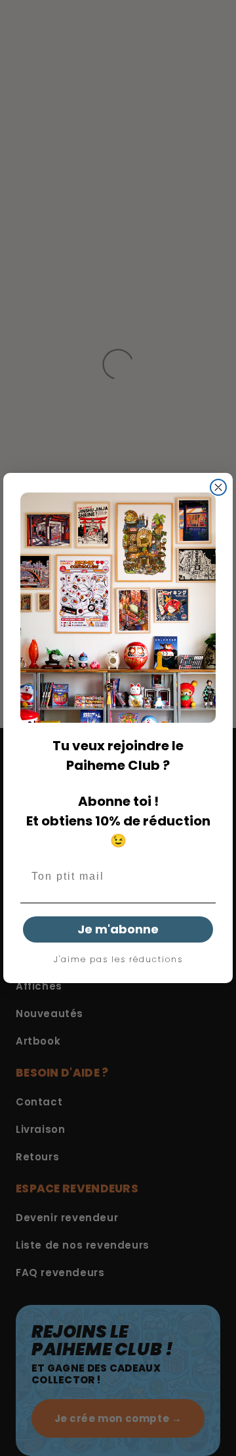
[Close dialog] (218, 487)
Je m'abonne (118, 929)
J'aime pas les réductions (118, 959)
